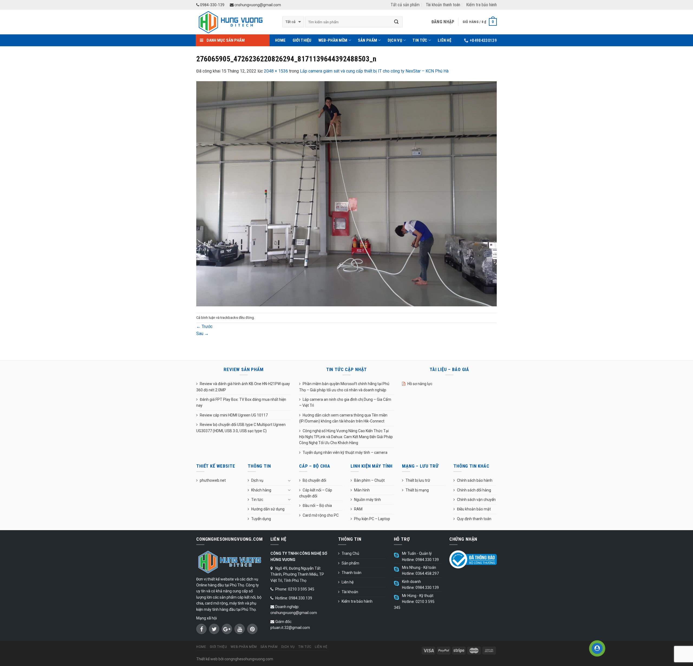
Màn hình (362, 490)
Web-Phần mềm (333, 40)
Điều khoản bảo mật (474, 509)
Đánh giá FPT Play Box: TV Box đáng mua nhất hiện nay (241, 402)
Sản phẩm (367, 40)
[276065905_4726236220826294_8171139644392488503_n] (346, 193)
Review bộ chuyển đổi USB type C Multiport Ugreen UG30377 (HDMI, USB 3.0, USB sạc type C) (241, 427)
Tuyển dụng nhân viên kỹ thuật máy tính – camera (345, 452)
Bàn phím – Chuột (369, 480)
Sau (202, 333)
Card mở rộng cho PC (321, 515)
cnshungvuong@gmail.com (257, 5)
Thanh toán (351, 572)
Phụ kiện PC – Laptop (372, 519)
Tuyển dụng (261, 519)
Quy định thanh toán (474, 519)
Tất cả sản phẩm (405, 4)
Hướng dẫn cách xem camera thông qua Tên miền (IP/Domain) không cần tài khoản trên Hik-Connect (343, 418)
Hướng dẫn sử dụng (268, 509)
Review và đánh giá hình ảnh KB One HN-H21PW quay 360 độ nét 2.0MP (243, 387)
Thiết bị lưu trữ (418, 480)
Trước (204, 326)
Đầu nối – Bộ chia (317, 505)
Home (280, 40)
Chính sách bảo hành (474, 480)
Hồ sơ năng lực (419, 384)
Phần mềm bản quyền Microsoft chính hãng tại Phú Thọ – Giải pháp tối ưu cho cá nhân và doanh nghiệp (344, 387)
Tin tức (420, 40)
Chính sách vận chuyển (476, 499)
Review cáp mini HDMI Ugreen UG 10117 (234, 415)
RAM (358, 509)
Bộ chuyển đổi (314, 480)
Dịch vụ (395, 40)
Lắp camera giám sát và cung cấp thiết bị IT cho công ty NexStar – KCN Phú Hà (374, 71)
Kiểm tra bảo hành (481, 4)
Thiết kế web (207, 659)
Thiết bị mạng (417, 490)
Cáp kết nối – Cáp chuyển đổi (315, 493)
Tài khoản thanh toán (443, 4)
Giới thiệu (302, 40)
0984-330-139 (211, 5)
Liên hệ (444, 40)
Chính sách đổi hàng (474, 490)
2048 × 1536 (276, 71)
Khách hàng (261, 490)
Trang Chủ (350, 553)
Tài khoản (350, 592)
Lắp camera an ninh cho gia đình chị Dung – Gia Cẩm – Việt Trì (345, 402)
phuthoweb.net (213, 480)
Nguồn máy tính (367, 499)
